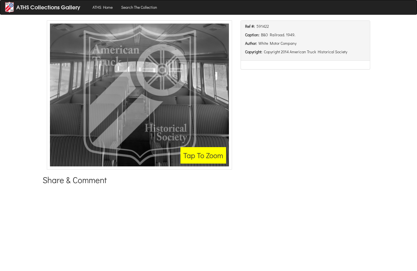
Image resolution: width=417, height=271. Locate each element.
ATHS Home (102, 7)
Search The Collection (139, 7)
